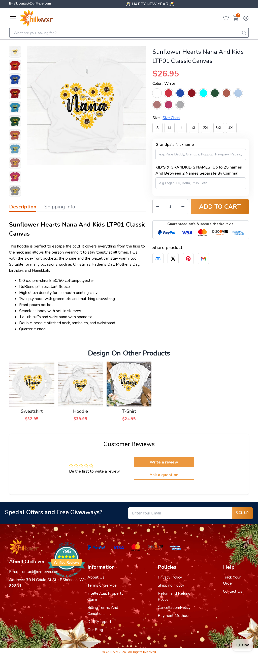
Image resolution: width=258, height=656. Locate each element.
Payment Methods (174, 615)
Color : (163, 83)
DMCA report (99, 621)
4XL (231, 127)
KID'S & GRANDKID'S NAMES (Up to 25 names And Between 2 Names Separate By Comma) (198, 170)
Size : (166, 118)
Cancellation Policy (174, 607)
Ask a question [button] (163, 475)
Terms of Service (102, 585)
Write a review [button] (164, 462)
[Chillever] (36, 18)
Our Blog (95, 630)
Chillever (112, 652)
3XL (219, 127)
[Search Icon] (244, 33)
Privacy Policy (170, 577)
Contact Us (232, 591)
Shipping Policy (171, 585)
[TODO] (158, 258)
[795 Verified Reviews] (66, 580)
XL (194, 127)
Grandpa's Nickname (174, 144)
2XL (206, 127)
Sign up (242, 513)
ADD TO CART (220, 207)
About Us (96, 577)
